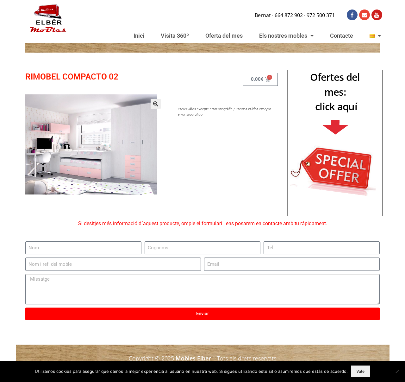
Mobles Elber (193, 358)
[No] (397, 371)
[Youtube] (376, 15)
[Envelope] (364, 15)
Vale (360, 371)
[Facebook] (352, 15)
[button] (156, 104)
